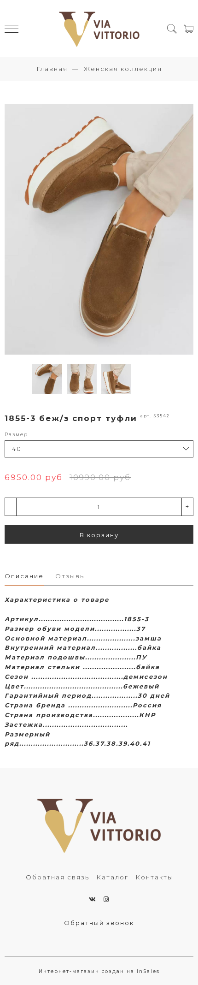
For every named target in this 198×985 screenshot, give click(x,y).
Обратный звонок (99, 922)
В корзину (99, 535)
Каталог (112, 877)
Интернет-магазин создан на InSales (99, 971)
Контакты (154, 877)
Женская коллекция (123, 68)
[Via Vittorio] (99, 28)
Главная (52, 68)
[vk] (93, 899)
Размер (16, 435)
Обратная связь (57, 877)
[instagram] (107, 899)
